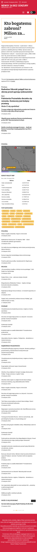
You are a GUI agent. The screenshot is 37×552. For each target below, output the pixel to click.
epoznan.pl (26, 210)
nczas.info (5, 213)
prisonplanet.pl (12, 224)
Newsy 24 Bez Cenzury (14, 5)
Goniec (13, 81)
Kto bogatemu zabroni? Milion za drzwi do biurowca (20, 79)
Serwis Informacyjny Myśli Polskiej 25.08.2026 (17, 504)
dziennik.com (28, 213)
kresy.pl (19, 210)
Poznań (13, 210)
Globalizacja (27, 216)
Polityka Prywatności (20, 544)
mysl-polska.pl (6, 221)
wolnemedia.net (26, 218)
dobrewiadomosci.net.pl (27, 221)
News (5, 38)
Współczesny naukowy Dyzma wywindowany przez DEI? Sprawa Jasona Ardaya (16, 119)
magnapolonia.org (16, 218)
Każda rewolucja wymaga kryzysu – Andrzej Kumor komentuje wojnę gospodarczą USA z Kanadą (16, 128)
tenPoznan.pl (6, 218)
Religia (19, 224)
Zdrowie (4, 224)
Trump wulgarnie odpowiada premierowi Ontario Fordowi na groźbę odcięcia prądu (18, 110)
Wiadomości (5, 210)
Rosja (4, 216)
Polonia (12, 213)
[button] (32, 501)
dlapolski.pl (11, 216)
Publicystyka (19, 213)
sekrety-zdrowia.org (28, 224)
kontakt (34, 542)
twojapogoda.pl (15, 221)
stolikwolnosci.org (20, 226)
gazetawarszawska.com (8, 226)
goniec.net (19, 216)
